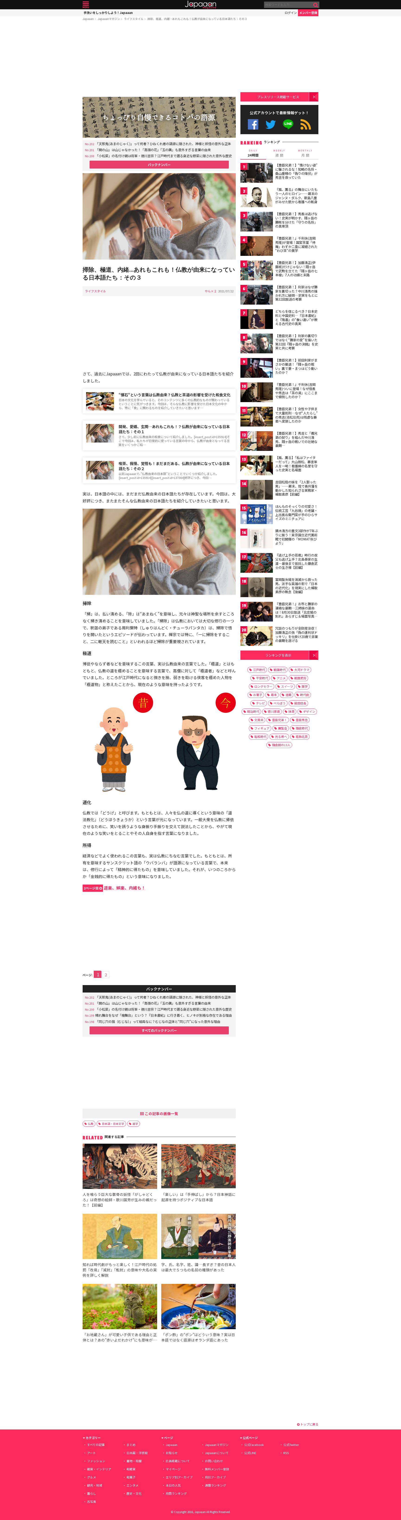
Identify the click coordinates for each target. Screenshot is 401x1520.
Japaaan (200, 5)
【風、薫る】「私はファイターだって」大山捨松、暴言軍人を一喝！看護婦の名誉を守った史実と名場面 (296, 463)
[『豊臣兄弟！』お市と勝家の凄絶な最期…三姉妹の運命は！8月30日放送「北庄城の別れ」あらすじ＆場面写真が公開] (256, 612)
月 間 (305, 153)
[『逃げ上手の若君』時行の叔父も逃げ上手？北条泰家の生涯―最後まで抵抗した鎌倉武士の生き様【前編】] (256, 563)
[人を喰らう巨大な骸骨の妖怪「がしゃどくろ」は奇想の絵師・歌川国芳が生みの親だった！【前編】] (120, 1167)
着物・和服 (134, 1461)
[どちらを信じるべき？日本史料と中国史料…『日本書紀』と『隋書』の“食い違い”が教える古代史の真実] (256, 319)
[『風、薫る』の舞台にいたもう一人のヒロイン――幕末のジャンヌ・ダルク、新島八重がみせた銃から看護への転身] (256, 197)
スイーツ (287, 686)
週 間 (279, 153)
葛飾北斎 (302, 736)
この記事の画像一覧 (161, 1113)
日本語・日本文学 (113, 1124)
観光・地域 (94, 1485)
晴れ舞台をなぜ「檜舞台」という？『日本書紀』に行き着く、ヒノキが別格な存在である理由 (163, 1015)
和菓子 (131, 1477)
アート (91, 1453)
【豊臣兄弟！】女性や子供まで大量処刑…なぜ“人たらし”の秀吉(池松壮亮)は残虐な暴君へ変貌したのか (296, 415)
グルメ (91, 1477)
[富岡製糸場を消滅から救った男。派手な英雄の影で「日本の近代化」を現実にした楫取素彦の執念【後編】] (256, 588)
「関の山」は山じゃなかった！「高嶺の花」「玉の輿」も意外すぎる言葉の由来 (153, 149)
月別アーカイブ (215, 1477)
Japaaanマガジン (109, 19)
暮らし (91, 1493)
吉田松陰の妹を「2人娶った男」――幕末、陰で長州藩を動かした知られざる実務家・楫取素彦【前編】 (296, 488)
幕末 (274, 695)
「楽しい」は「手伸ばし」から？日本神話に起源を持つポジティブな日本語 (198, 1197)
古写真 (91, 1501)
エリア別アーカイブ (179, 1477)
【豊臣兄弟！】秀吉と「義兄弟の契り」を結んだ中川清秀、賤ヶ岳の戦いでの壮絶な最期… (296, 439)
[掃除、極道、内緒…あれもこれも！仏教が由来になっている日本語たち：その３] (159, 217)
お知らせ (172, 1453)
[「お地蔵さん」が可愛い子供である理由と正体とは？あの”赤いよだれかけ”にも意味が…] (120, 1307)
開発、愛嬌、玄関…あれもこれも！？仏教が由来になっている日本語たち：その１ (174, 429)
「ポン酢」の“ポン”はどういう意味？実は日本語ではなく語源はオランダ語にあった (198, 1337)
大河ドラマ (301, 669)
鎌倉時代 (302, 728)
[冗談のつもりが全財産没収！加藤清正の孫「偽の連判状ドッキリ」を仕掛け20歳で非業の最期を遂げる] (256, 636)
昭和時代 (260, 736)
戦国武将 (300, 678)
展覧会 (282, 728)
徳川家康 (274, 711)
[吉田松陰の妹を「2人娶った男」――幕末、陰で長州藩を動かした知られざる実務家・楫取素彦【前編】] (256, 490)
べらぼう (280, 703)
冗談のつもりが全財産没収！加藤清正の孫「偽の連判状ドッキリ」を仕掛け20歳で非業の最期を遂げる (296, 634)
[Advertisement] (159, 59)
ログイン (291, 12)
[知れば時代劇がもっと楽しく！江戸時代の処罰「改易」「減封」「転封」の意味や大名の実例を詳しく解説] (120, 1237)
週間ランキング (215, 1485)
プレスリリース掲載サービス (278, 96)
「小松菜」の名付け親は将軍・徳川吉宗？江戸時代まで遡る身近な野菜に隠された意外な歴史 (163, 155)
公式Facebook (253, 124)
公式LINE (288, 124)
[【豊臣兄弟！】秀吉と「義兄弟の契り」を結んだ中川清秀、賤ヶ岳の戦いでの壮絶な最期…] (256, 441)
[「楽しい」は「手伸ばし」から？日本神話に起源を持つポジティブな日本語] (198, 1167)
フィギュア (261, 728)
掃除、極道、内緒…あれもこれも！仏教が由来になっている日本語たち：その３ (197, 19)
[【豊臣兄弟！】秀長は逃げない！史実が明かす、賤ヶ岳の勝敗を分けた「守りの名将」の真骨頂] (256, 222)
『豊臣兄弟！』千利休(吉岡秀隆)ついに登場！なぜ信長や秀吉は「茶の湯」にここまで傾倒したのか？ (296, 390)
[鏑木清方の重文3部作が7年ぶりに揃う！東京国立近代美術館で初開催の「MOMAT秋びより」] (256, 539)
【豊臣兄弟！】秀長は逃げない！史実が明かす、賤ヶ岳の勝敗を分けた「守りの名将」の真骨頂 (296, 220)
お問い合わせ (214, 1461)
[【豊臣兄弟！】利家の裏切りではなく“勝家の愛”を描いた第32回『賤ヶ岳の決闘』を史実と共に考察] (256, 344)
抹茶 (291, 711)
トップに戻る (309, 1424)
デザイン (309, 711)
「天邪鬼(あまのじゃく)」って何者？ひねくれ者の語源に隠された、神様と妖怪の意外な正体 (163, 143)
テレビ (260, 703)
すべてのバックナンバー (159, 1030)
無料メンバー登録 (217, 1469)
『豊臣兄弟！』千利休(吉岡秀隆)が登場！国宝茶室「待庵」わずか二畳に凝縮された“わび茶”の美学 (296, 244)
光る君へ (281, 736)
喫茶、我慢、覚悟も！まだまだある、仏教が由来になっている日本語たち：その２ (174, 466)
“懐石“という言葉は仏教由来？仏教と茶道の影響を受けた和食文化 (174, 394)
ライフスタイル (133, 19)
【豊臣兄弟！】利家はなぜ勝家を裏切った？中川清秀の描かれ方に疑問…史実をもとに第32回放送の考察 (296, 293)
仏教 (91, 1124)
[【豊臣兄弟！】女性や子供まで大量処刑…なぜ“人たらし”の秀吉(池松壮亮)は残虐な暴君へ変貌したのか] (256, 417)
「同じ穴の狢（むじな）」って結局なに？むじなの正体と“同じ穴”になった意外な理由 (157, 1021)
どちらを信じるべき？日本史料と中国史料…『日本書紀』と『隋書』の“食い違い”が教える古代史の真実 (296, 317)
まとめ (131, 1444)
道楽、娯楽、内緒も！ (115, 888)
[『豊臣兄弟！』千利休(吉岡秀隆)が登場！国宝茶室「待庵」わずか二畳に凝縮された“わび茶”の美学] (256, 246)
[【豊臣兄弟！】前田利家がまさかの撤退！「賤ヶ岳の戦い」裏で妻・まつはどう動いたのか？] (256, 368)
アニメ (281, 678)
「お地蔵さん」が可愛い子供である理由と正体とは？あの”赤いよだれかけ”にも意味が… (120, 1337)
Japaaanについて (217, 1453)
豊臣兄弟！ (279, 720)
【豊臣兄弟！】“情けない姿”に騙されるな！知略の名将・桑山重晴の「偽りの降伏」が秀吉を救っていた (296, 171)
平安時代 (262, 678)
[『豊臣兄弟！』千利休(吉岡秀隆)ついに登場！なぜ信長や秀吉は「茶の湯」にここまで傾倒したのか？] (256, 393)
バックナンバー (159, 164)
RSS (305, 124)
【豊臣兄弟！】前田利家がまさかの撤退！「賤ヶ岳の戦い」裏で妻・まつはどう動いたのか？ (296, 366)
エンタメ (132, 1485)
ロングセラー (263, 686)
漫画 (288, 695)
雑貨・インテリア (99, 1469)
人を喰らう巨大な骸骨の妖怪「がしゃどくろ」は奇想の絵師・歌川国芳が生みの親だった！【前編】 (120, 1200)
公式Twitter (270, 124)
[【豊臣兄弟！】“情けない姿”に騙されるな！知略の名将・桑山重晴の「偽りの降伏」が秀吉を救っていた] (256, 173)
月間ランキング (176, 1493)
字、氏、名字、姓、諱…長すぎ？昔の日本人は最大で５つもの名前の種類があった (198, 1267)
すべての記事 (96, 1444)
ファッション (96, 1461)
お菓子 (257, 695)
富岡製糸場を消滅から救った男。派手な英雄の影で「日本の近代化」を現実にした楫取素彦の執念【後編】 (296, 585)
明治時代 (253, 711)
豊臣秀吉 (302, 720)
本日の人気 (173, 1485)
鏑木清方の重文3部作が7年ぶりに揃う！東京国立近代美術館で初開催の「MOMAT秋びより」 (296, 537)
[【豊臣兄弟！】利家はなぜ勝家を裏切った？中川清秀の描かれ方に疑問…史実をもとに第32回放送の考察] (256, 295)
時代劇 (304, 695)
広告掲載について (178, 1461)
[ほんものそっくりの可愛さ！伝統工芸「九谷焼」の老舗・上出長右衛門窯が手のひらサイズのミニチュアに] (256, 514)
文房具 (258, 720)
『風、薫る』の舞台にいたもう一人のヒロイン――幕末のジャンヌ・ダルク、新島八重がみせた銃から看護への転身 (296, 195)
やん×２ (211, 291)
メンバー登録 (308, 12)
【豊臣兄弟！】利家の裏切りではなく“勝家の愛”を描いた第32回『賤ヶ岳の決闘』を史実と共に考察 (296, 342)
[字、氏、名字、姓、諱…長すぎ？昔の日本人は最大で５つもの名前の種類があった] (198, 1237)
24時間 (253, 153)
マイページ (173, 1469)
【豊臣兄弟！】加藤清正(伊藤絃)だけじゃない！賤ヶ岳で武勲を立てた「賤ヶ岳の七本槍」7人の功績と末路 (296, 268)
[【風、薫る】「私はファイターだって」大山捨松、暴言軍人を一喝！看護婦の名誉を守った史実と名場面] (256, 466)
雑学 (135, 1124)
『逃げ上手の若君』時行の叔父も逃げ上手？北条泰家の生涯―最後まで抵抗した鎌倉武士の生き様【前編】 (296, 561)
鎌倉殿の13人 (281, 745)
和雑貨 (131, 1469)
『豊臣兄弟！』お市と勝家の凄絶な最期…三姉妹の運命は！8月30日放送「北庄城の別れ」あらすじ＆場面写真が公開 (296, 612)
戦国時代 (280, 669)
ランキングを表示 (278, 655)
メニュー (86, 4)
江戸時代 (259, 669)
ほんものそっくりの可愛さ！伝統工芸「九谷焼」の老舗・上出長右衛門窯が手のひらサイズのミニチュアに (296, 512)
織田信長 (300, 703)
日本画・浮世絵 (137, 1453)
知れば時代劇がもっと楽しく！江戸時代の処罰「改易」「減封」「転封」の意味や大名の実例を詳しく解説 (120, 1270)
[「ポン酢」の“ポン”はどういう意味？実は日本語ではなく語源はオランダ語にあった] (198, 1307)
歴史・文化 (134, 1493)
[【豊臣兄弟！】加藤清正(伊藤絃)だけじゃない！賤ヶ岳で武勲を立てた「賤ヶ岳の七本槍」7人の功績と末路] (256, 271)
